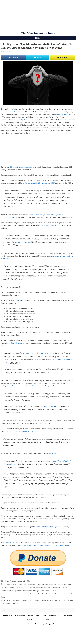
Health (19, 581)
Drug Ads (18, 587)
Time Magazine (16, 343)
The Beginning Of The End (33, 545)
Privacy (44, 615)
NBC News (15, 300)
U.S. (28, 581)
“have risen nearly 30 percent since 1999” (40, 183)
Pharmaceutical (41, 587)
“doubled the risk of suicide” (22, 386)
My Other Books (20, 615)
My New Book (7, 615)
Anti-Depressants (9, 584)
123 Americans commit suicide (21, 167)
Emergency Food (54, 615)
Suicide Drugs (51, 590)
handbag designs (17, 111)
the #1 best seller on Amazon (34, 119)
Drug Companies (29, 587)
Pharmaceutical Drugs (31, 590)
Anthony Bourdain (61, 114)
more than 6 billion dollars (43, 526)
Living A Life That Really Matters (58, 545)
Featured (13, 581)
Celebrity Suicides (56, 584)
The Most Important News (38, 33)
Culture (6, 581)
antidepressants (48, 406)
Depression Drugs (7, 587)
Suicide (42, 590)
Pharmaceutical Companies (57, 587)
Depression (68, 584)
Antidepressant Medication (26, 584)
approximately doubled (47, 225)
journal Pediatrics (22, 241)
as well (54, 453)
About (37, 615)
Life (24, 581)
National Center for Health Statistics (38, 353)
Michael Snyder (6, 542)
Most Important (68, 615)
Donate (30, 615)
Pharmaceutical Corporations (11, 590)
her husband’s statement (24, 431)
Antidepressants (42, 584)
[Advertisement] (38, 16)
